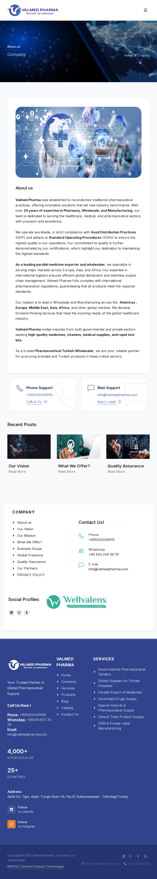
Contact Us (70, 714)
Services (68, 688)
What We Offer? (29, 542)
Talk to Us (34, 402)
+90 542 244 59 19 (104, 554)
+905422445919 (39, 395)
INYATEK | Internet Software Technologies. (36, 866)
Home (128, 55)
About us (24, 522)
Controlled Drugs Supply (117, 699)
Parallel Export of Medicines (120, 692)
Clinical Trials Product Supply (121, 717)
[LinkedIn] (11, 612)
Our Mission (26, 535)
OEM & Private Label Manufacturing (114, 725)
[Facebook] (26, 612)
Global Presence (30, 555)
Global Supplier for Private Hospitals (119, 683)
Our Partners (27, 568)
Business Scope (29, 549)
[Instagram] (19, 612)
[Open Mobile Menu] (145, 10)
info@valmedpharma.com (117, 395)
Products (68, 695)
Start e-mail (107, 402)
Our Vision (25, 529)
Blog (64, 701)
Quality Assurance (31, 562)
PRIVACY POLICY (31, 575)
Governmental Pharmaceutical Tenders (121, 671)
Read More (17, 471)
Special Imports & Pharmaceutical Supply (116, 707)
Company (68, 682)
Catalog (67, 708)
